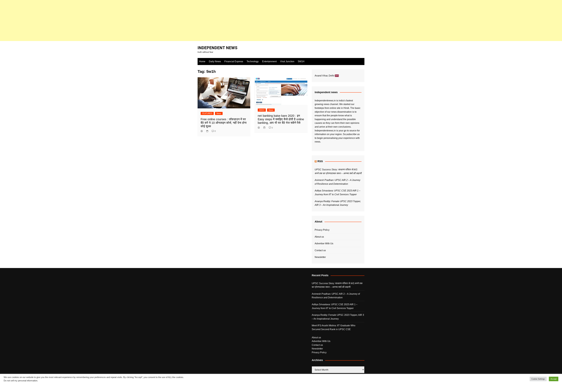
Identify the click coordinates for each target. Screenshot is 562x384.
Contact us (320, 250)
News (218, 113)
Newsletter (320, 257)
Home (202, 61)
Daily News (215, 61)
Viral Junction (287, 61)
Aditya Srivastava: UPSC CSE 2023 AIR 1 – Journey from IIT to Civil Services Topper (334, 306)
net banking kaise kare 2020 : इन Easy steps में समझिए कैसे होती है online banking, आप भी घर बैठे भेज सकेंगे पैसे (281, 119)
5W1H (301, 61)
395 (337, 75)
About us (319, 236)
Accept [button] (554, 379)
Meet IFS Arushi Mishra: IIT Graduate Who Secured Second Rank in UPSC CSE (333, 327)
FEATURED (207, 113)
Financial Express (233, 61)
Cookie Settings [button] (538, 379)
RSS (320, 161)
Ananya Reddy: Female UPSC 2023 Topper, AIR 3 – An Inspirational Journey (338, 317)
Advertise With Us (324, 243)
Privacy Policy (322, 230)
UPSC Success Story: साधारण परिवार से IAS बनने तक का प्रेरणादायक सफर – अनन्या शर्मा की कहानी (337, 285)
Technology (253, 61)
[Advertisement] (88, 20)
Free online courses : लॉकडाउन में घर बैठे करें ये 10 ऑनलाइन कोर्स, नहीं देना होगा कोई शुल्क (224, 123)
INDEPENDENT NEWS (217, 47)
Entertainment (269, 61)
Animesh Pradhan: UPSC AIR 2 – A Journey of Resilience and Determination (336, 296)
